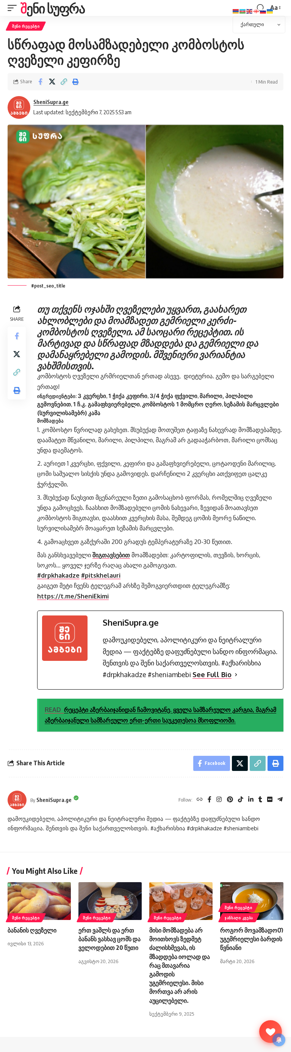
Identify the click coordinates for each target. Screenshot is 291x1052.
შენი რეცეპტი (25, 26)
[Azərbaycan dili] (242, 10)
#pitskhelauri (100, 575)
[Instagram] (219, 799)
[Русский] (263, 10)
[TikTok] (240, 799)
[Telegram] (280, 799)
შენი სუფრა (52, 8)
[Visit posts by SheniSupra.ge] (17, 800)
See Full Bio (212, 674)
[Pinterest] (230, 799)
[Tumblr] (260, 799)
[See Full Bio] (236, 675)
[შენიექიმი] (270, 1031)
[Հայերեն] (236, 10)
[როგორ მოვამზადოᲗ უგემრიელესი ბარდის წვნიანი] (251, 901)
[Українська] (270, 10)
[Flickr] (269, 799)
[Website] (199, 799)
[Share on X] (52, 82)
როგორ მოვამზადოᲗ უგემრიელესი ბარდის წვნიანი (251, 938)
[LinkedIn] (250, 799)
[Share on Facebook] (40, 82)
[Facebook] (209, 799)
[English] (249, 10)
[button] (14, 8)
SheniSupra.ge (51, 101)
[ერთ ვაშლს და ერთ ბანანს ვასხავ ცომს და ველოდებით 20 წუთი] (110, 901)
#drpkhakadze (58, 575)
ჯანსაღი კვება (239, 917)
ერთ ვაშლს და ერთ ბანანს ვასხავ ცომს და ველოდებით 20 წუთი (109, 938)
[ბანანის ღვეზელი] (39, 901)
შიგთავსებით (111, 555)
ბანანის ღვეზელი (32, 930)
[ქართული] (256, 10)
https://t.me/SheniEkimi (73, 596)
